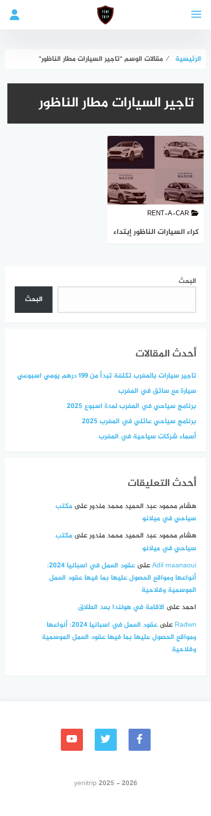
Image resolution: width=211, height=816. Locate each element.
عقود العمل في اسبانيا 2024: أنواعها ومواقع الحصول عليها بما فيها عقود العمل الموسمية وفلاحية (121, 578)
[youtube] (72, 740)
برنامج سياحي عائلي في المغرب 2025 (139, 421)
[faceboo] (140, 740)
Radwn (185, 625)
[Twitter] (106, 740)
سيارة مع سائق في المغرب (157, 391)
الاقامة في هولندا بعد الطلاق (121, 607)
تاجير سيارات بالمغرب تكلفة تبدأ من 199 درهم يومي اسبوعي (106, 376)
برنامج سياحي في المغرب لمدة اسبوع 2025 (131, 406)
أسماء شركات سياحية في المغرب (147, 436)
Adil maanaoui (174, 565)
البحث (187, 281)
